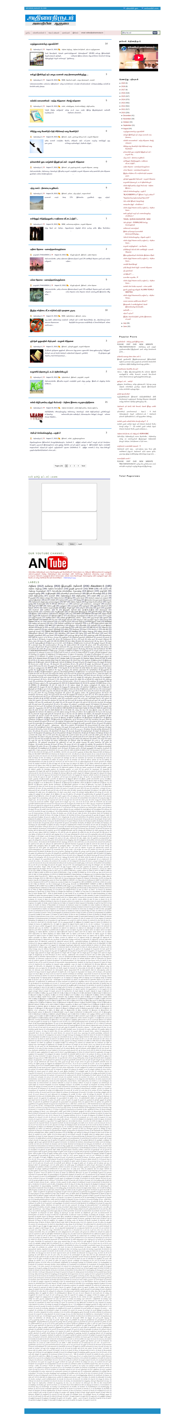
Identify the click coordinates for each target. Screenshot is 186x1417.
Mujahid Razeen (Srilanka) (39, 887)
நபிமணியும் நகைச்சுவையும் (71, 593)
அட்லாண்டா (75, 926)
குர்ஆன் (79, 673)
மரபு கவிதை (97, 647)
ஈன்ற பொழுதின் (35, 1021)
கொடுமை (50, 807)
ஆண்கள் (80, 983)
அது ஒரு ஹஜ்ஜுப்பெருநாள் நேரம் (47, 943)
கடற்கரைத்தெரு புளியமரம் (46, 798)
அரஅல (75, 958)
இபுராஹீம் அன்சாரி (71, 586)
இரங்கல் (74, 1006)
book (103, 754)
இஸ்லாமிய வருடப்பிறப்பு (95, 784)
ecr (83, 901)
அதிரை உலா (83, 763)
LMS (55, 641)
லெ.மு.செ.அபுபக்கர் (97, 702)
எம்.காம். (52, 721)
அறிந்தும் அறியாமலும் (90, 773)
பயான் (90, 735)
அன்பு (83, 947)
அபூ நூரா (54, 951)
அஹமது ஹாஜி (46, 977)
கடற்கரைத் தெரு (36, 645)
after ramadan (88, 895)
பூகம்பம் (52, 840)
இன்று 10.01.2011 (64, 1000)
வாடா (47, 746)
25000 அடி (83, 872)
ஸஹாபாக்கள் (86, 193)
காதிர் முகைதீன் (86, 723)
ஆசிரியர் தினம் (51, 618)
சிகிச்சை (73, 811)
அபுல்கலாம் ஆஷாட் (33, 951)
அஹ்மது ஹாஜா (99, 977)
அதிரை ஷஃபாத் (102, 631)
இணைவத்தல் (98, 993)
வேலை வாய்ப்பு (75, 748)
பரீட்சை (57, 639)
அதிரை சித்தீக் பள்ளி (63, 933)
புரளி (60, 700)
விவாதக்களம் (107, 635)
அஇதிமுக (79, 922)
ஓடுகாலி (30, 796)
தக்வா (70, 193)
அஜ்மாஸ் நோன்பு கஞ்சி (76, 924)
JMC (82, 882)
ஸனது (89, 865)
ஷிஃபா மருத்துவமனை (93, 49)
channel (81, 897)
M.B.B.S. (43, 884)
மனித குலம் (91, 639)
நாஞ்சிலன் (62, 733)
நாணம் (62, 826)
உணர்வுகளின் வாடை (151, 8)
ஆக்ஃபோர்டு (84, 979)
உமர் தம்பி (104, 596)
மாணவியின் (57, 849)
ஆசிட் (49, 777)
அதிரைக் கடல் (72, 937)
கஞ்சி (53, 796)
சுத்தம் (109, 727)
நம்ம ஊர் (95, 824)
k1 (38, 608)
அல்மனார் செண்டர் (66, 775)
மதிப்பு (41, 843)
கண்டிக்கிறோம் (84, 798)
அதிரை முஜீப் (51, 606)
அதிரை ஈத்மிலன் (98, 668)
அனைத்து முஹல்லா (50, 769)
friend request (80, 903)
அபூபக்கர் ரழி (82, 951)
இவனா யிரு (105, 782)
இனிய (98, 998)
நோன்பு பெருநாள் (46, 639)
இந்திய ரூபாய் (91, 996)
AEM (49, 668)
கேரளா (109, 805)
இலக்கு (46, 1014)
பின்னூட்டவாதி (43, 836)
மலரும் (102, 738)
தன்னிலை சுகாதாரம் (94, 817)
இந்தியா (34, 614)
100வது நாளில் (47, 870)
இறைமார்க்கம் (105, 1010)
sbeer (66, 914)
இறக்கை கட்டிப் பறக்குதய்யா (37, 1010)
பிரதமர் (53, 836)
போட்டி (45, 679)
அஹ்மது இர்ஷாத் (40, 643)
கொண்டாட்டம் (60, 807)
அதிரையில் (86, 939)
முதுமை (52, 666)
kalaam (80, 907)
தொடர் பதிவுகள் (54, 33)
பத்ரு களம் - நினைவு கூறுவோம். (44, 188)
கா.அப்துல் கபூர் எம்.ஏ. (69, 801)
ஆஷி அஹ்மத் (79, 991)
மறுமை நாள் (64, 847)
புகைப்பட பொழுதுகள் (48, 838)
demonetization (33, 901)
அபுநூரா (42, 687)
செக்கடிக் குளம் (83, 694)
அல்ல (30, 970)
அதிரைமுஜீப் (96, 937)
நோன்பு (91, 616)
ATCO (54, 874)
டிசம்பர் (74, 817)
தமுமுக (48, 696)
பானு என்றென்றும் (72, 834)
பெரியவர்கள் (101, 840)
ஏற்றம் (110, 643)
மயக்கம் (84, 845)
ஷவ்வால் (52, 865)
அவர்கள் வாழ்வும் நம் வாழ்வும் (98, 598)
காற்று (56, 803)
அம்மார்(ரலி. (31, 958)
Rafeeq (107, 752)
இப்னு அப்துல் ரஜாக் (68, 608)
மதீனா (54, 738)
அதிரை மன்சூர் (45, 598)
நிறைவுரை (44, 828)
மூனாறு (40, 855)
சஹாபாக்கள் (55, 694)
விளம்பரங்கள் (53, 863)
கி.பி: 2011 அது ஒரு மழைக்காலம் (93, 803)
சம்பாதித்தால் (98, 809)
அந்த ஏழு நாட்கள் (64, 943)
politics (54, 759)
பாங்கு (30, 700)
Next (83, 466)
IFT (47, 882)
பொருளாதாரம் (35, 679)
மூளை (107, 742)
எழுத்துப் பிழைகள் (99, 643)
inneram (30, 907)
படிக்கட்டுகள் (80, 598)
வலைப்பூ (56, 859)
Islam (66, 882)
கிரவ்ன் (109, 662)
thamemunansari (42, 918)
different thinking (46, 901)
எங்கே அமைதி (77, 790)
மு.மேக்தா (75, 851)
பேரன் (82, 639)
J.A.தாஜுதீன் (75, 882)
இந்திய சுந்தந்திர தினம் (77, 996)
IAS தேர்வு (46, 752)
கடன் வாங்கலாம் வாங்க (88, 796)
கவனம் (39, 801)
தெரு (62, 696)
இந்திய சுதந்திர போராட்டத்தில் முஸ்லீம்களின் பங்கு (52, 996)
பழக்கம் (106, 698)
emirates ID (105, 901)
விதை (83, 861)
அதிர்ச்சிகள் (94, 941)
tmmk (69, 710)
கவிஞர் (53, 673)
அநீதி (98, 767)
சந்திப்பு (106, 673)
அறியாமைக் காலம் (68, 966)
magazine (53, 908)
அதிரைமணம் (55, 767)
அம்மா (107, 650)
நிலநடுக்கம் (52, 828)
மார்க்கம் (93, 849)
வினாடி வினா (32, 641)
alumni (89, 754)
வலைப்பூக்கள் (49, 704)
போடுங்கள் (53, 842)
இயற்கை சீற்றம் (93, 780)
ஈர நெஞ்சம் (53, 1021)
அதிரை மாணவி (104, 935)
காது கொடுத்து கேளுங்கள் (53, 692)
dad (91, 899)
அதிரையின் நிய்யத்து (34, 939)
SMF (41, 606)
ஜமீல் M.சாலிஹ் (97, 612)
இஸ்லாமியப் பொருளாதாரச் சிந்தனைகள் (98, 600)
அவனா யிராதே (32, 777)
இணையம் (62, 779)
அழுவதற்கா (81, 972)
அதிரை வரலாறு (64, 712)
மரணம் (100, 616)
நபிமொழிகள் (97, 654)
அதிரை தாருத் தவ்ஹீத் (50, 608)
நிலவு (37, 698)
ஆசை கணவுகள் (63, 981)
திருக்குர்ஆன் (87, 731)
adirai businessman (99, 893)
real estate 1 (47, 914)
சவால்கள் (37, 811)
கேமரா (107, 692)
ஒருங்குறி (98, 794)
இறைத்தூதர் (89, 717)
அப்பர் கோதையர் (50, 954)
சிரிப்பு (48, 813)
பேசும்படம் (95, 629)
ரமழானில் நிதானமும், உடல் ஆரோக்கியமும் (49, 372)
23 (53, 708)
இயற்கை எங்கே (55, 1006)
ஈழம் (52, 786)
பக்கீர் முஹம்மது (99, 830)
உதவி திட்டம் (98, 786)
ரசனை (69, 744)
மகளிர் (79, 842)
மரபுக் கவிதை (105, 845)
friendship (90, 903)
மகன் (102, 700)
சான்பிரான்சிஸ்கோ (63, 811)
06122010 (52, 750)
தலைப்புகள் (66, 33)
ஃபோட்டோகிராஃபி (70, 761)
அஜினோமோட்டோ (48, 924)
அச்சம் (107, 710)
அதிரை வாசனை (60, 937)
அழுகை (73, 972)
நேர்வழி (100, 733)
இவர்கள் (30, 784)
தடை (48, 664)
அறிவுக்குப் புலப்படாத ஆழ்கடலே (37, 968)
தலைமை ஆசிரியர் (51, 819)
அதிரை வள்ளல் (47, 937)
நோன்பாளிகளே (33, 612)
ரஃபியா (60, 681)
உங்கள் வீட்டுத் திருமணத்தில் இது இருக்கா (40, 1023)
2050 (75, 872)
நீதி (56, 677)
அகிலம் (98, 922)
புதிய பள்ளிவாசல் (71, 838)
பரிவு (87, 832)
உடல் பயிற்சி (99, 1023)
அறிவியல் (51, 670)
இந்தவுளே (89, 995)
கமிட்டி (102, 721)
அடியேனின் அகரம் (63, 926)
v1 (66, 685)
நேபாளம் (100, 828)
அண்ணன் (106, 926)
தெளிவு (82, 822)
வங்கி (92, 857)
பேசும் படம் (64, 604)
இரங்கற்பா (66, 1006)
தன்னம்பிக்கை (104, 645)
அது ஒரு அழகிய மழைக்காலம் (85, 767)
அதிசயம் (81, 928)
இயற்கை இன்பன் (43, 1006)
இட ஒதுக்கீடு (88, 715)
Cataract (86, 878)
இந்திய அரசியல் (100, 995)
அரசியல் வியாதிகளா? (53, 960)
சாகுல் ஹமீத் (75, 727)
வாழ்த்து (54, 746)
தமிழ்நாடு (31, 819)
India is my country (57, 882)
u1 (36, 660)
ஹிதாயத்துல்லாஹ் (33, 868)
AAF (29, 874)
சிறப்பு (54, 813)
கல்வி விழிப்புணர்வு (80, 408)
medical (74, 908)
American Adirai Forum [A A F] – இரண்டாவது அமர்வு (44, 876)
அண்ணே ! (47, 928)
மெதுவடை (31, 744)
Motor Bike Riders (91, 752)
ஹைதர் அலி (45, 868)
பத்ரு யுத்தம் (77, 193)
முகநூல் (106, 740)
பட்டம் (47, 735)
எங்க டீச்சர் (67, 790)
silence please (91, 759)
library (36, 757)
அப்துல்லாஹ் (38, 954)
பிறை (45, 700)
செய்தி (82, 645)
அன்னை (96, 945)
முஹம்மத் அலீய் (91, 853)
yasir (44, 761)
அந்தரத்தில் (102, 943)
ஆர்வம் (53, 989)
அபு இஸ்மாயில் (90, 712)
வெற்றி (30, 683)
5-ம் (90, 872)
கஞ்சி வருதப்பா (62, 796)
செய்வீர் (42, 815)
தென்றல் (74, 822)
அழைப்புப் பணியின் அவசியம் (91, 775)
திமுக (64, 731)
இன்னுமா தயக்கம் (44, 1000)
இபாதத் (106, 687)
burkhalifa (48, 897)
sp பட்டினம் (55, 916)
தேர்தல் (30, 608)
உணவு (84, 316)
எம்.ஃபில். (106, 792)
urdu (82, 918)
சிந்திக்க (42, 625)
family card (47, 903)
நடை (83, 696)
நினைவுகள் (103, 610)
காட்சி (80, 801)
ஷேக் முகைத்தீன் (95, 706)
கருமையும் (53, 800)
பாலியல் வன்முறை (45, 736)
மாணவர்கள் (32, 649)
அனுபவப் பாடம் (44, 945)
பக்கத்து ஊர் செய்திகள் (85, 830)
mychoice (90, 757)
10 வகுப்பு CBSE (35, 870)
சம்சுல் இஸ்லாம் (87, 809)
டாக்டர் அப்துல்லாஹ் (63, 817)
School (100, 889)
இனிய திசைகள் (107, 998)
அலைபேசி (56, 775)
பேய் (110, 736)
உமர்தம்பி (72, 1027)
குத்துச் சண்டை (76, 805)
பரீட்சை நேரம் (96, 832)
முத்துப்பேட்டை (32, 742)
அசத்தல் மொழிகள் (40, 763)
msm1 (63, 910)
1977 (48, 708)
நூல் (76, 828)
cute (48, 756)
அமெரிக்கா (62, 633)
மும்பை (49, 853)
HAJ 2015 (105, 880)
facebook (92, 756)
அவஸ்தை (37, 975)
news (107, 757)
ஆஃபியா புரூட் (38, 979)
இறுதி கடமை (39, 782)
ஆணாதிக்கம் (97, 777)
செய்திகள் (106, 813)
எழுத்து (30, 794)
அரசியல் (62, 600)
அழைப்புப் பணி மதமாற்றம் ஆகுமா (88, 620)
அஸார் (52, 975)
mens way (83, 908)
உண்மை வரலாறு (78, 786)
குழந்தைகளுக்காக (79, 438)
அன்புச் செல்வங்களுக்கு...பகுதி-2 (45, 433)
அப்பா (52, 623)
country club (55, 899)
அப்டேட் (109, 951)
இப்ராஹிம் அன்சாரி (44, 662)
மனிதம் (77, 738)
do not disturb (72, 756)
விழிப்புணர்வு (90, 106)
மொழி (58, 656)
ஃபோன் (33, 922)
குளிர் (39, 725)
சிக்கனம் (93, 727)
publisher (109, 912)
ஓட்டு (82, 662)
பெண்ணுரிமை (107, 677)
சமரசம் (54, 809)
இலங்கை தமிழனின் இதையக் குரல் (60, 1014)
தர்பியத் (37, 731)
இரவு (38, 671)
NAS (100, 752)
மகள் (38, 738)
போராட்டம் (53, 679)
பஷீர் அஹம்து (55, 834)
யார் (63, 702)
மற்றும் (79, 679)
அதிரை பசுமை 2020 (44, 765)
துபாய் (99, 608)
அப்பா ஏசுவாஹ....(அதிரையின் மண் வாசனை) (71, 954)
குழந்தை (42, 654)
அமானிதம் (55, 771)
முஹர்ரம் (101, 853)
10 (106, 310)
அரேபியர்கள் (88, 964)
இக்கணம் (31, 993)
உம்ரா (105, 1027)
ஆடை (81, 777)
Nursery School (104, 887)
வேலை (42, 641)
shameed (108, 621)
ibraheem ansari (73, 905)
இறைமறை (94, 1010)
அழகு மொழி (40, 972)
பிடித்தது (109, 834)
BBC (92, 876)
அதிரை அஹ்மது (67, 49)
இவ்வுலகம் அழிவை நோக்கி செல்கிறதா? (49, 784)
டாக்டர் (72, 729)
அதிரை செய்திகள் (79, 49)
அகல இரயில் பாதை (95, 710)
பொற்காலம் (44, 842)
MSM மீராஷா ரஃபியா (105, 683)
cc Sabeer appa (72, 897)
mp (47, 910)
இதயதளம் (33, 995)
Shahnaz (54, 754)
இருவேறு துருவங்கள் (88, 1008)
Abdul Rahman (77, 874)
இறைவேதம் (37, 1014)
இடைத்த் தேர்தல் (87, 993)
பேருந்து (109, 840)
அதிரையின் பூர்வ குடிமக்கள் (51, 939)
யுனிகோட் (47, 610)
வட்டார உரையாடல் (82, 681)
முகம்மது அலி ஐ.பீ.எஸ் (79, 137)
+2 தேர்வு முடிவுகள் (40, 750)
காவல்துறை (70, 803)
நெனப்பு (93, 828)
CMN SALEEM (67, 708)
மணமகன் (92, 842)
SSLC (86, 889)
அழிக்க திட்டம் (64, 972)
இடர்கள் (57, 993)
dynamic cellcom (67, 901)
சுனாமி (33, 729)
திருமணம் (56, 664)
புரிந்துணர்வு (38, 840)
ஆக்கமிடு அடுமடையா (96, 979)
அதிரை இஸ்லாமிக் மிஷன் (64, 931)
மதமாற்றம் (46, 738)
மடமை (85, 842)
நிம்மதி (86, 733)
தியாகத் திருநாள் (74, 731)
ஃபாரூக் (71, 920)
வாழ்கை (65, 704)
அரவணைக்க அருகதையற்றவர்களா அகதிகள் (70, 962)
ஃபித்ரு (77, 710)
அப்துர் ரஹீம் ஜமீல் (45, 714)
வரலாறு (96, 167)
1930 (90, 870)
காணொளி (50, 621)
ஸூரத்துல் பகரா (98, 865)
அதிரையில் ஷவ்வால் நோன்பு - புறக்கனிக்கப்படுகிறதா (72, 941)
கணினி (30, 673)
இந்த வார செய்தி (58, 995)
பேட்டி (75, 639)
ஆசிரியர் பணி (58, 777)
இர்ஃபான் (99, 1008)
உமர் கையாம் (52, 1027)
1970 (96, 870)
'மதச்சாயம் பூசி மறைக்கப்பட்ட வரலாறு (93, 868)
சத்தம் (32, 809)
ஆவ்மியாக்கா (68, 991)
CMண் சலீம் (57, 878)
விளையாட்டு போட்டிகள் (35, 706)
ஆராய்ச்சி (106, 777)
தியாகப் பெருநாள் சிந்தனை (70, 821)
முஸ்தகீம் (56, 853)
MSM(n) (33, 685)
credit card (65, 899)
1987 (30, 872)
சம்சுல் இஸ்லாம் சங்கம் (43, 727)
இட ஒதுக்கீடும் (101, 715)
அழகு (59, 670)
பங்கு (108, 830)
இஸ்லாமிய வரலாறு (104, 1017)
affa (75, 754)
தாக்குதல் (99, 819)
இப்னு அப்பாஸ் (97, 1002)
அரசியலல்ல (100, 958)
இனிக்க (40, 717)
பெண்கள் (36, 610)
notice (93, 910)
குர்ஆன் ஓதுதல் (73, 346)
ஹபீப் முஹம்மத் (84, 866)
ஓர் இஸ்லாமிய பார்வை (42, 796)
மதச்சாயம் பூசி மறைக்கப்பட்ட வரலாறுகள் (86, 604)
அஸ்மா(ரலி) (60, 975)
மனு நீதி (105, 629)
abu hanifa (68, 893)
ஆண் (73, 983)
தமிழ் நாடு (106, 817)
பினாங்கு (57, 736)
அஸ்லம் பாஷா (95, 975)
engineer (31, 903)
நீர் (42, 698)
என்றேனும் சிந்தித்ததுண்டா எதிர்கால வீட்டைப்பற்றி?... (54, 219)
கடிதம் (73, 691)
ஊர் (44, 790)
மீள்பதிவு (49, 851)
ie (50, 604)
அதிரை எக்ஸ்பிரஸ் (94, 763)
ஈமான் (46, 786)
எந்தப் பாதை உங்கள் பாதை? (68, 792)
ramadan (74, 759)
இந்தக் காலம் (70, 995)
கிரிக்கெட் (109, 803)
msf (58, 910)
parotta (37, 912)
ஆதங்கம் (87, 660)
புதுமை (30, 840)
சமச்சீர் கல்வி (45, 809)
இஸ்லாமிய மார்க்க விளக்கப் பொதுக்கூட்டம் (83, 1017)
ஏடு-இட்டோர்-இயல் (88, 610)
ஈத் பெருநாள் (35, 691)
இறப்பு (51, 1010)
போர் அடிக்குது (63, 842)
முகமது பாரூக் (85, 851)
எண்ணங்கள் (87, 790)
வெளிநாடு (49, 706)
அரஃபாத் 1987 (65, 958)
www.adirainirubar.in (34, 761)
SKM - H (57, 668)
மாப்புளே (79, 849)
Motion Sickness (106, 886)
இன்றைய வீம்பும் (51, 1002)
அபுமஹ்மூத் (87, 949)
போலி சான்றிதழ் (80, 106)
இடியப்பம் (68, 993)
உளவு (88, 788)
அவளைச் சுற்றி (105, 973)
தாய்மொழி (34, 821)
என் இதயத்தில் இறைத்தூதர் (77, 612)
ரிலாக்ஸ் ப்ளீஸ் (74, 857)
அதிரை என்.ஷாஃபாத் (39, 623)
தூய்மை (67, 822)
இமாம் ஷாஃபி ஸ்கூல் (46, 689)
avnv (36, 710)
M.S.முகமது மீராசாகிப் (69, 884)
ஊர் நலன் (51, 790)
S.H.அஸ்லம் (58, 889)
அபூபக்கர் (73, 951)
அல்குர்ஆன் (32, 652)
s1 (97, 627)
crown (53, 600)
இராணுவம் (40, 1008)
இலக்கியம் (58, 689)
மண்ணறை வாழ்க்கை (73, 224)
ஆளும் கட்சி (105, 989)
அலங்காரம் (34, 775)
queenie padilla (35, 914)
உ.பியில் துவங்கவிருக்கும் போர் (79, 1021)
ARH (110, 649)
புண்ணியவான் (76, 736)
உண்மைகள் (89, 786)
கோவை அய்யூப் (43, 694)
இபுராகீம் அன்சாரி (74, 1002)
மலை (39, 702)
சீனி (71, 813)
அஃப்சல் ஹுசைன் (99, 761)
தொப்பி (30, 733)
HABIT (98, 880)
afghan (79, 895)
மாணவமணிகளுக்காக (34, 849)
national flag (85, 910)
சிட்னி (64, 694)
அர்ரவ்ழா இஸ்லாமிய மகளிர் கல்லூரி (71, 773)
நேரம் (48, 698)
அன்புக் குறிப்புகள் (93, 947)
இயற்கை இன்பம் (57, 616)
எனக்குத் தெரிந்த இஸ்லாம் (86, 792)
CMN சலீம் (49, 878)
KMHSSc (89, 882)
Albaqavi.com (88, 874)
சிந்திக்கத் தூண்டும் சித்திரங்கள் (82, 637)
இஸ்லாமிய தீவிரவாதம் (62, 1017)
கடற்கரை (100, 796)
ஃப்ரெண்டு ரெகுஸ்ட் (52, 922)
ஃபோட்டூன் (100, 920)
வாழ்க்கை (93, 681)
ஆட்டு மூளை (65, 983)
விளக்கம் (66, 656)
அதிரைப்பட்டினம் (44, 767)
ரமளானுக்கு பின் (41, 857)
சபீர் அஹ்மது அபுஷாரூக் (36, 675)
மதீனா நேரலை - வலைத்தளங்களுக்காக (48, 249)
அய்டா (56, 958)
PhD (34, 889)
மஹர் (32, 740)
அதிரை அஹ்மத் (76, 602)
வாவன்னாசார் (64, 746)
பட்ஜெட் (40, 735)
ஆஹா (100, 991)
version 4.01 (90, 918)
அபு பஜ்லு (68, 949)
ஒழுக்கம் (106, 794)
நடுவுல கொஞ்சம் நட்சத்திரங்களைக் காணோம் (69, 824)
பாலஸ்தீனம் (47, 612)
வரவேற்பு (90, 744)
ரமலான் (92, 80)
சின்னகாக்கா (62, 654)
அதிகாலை (73, 928)
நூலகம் (106, 664)
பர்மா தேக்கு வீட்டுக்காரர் (35, 834)
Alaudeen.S (97, 586)
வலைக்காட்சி (100, 744)
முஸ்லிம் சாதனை (81, 742)
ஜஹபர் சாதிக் (105, 815)
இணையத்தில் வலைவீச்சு (49, 779)
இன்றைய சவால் (96, 687)
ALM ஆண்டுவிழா (44, 874)
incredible (85, 905)
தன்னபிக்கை (82, 817)
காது (61, 645)
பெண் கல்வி (88, 736)
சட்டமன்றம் (98, 673)
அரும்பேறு (48, 964)
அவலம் (96, 973)
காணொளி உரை (100, 801)
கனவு (46, 673)
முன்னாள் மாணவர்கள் (48, 742)
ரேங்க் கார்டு (84, 857)
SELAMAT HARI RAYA (41, 754)
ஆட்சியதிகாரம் (35, 983)
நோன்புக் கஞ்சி (71, 80)
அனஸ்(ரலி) (34, 945)
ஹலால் (94, 866)
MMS (51, 886)
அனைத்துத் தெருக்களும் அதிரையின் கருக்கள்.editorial (75, 945)
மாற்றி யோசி (98, 679)
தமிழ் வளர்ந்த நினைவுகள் (101, 729)
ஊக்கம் (44, 721)
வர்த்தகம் (37, 859)
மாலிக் (41, 649)
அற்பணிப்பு (53, 968)
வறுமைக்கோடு (47, 859)
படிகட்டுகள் (50, 635)
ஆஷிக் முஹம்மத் (33, 779)
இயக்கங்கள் (31, 1006)
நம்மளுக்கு (104, 824)
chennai (89, 897)
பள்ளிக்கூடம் (32, 656)
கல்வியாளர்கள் (82, 652)
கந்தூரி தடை (32, 800)
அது (102, 941)
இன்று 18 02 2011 (78, 1000)
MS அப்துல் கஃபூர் (69, 886)
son (48, 916)
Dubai (52, 658)
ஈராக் (60, 1021)
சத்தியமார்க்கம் (72, 645)
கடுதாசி (94, 721)
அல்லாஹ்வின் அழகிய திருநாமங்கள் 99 (67, 970)
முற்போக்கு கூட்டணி (65, 742)
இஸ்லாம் (75, 33)
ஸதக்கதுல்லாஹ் (54, 683)
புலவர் (46, 840)
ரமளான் (52, 596)
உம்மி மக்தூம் (97, 1027)
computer (31, 899)
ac (75, 893)
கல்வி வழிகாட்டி (107, 691)
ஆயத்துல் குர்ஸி (61, 987)
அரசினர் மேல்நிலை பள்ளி (87, 958)
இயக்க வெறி (105, 1004)
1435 (65, 870)
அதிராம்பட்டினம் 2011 (102, 928)
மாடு (39, 740)
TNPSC (77, 891)
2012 (85, 656)
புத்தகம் (30, 666)
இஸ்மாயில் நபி (58, 719)
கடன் (88, 623)
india (29, 757)
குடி (95, 723)
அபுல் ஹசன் (105, 949)
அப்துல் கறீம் (65, 952)
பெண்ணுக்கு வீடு (71, 840)
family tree (56, 903)
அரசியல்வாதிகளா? (68, 960)
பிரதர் (59, 836)
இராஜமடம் (31, 1008)
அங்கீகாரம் (106, 922)
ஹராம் (30, 750)
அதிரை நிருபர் (65, 660)
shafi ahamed (55, 710)
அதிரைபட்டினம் (32, 767)
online (100, 910)
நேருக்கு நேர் (32, 830)
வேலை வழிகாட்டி (93, 408)
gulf (97, 903)
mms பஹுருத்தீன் (106, 908)
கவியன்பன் (104, 606)
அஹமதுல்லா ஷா (58, 977)
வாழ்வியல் (96, 704)
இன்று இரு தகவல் (91, 1000)
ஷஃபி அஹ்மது (80, 621)
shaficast (83, 914)
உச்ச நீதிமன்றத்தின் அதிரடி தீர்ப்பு (70, 1023)
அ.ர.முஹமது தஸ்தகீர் (66, 922)
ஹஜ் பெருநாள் (37, 618)
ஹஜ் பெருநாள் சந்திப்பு (69, 866)
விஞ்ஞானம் (75, 861)
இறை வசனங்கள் (83, 1010)
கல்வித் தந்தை (62, 723)
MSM (63, 80)
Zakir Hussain (33, 620)
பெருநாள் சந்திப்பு (100, 736)
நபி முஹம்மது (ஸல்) (74, 167)
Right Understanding (45, 889)
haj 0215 (104, 903)
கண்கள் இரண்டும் (34, 600)
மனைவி (71, 679)
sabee (55, 914)
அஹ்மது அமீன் (77, 977)
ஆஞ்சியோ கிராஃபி (84, 981)
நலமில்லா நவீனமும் (42, 826)
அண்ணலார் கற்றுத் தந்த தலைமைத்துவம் (46, 602)
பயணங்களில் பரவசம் (71, 698)
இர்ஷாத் (79, 717)
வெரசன (91, 863)
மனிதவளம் (85, 738)
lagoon (99, 907)
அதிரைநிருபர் (65, 596)
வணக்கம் (90, 666)
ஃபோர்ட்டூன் (40, 922)
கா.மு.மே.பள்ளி (36, 692)
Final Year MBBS (61, 880)
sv (64, 710)
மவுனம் (109, 738)
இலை (42, 1016)
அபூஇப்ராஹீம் (59, 612)
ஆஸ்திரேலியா (93, 670)
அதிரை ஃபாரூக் (65, 930)
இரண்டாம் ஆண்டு (85, 1006)
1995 (71, 750)
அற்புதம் (109, 773)
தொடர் (85, 629)
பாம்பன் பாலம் (84, 834)
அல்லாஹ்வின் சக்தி (88, 970)
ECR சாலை (106, 750)
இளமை (71, 643)
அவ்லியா (45, 975)
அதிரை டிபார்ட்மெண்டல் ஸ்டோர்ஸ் (82, 933)
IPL (52, 752)
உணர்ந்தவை (68, 786)
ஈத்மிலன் (109, 1019)
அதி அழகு (66, 763)
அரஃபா (64, 714)
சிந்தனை (31, 625)
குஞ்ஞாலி (46, 805)
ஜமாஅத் (96, 815)
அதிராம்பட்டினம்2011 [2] (51, 930)
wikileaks (40, 920)
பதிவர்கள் (74, 832)
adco (88, 893)
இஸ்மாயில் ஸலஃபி (104, 1016)
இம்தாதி (96, 1004)
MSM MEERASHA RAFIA (39, 650)
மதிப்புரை (48, 843)
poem (79, 641)
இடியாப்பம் (77, 993)
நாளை (71, 600)
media (68, 908)
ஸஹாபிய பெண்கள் (103, 748)
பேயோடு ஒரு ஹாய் (92, 700)
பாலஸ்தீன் (87, 647)
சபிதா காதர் (105, 725)
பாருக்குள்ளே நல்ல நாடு (97, 834)
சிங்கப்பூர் (102, 727)
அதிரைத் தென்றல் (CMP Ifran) (83, 765)
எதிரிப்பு (104, 790)
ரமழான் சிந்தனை (93, 137)
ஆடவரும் (94, 981)
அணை (99, 926)
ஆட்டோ (88, 777)
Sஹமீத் (64, 668)
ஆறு (76, 989)
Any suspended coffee (70, 876)
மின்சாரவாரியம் (32, 851)
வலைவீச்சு (65, 859)
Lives (71, 752)
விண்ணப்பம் (91, 746)
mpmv (52, 910)
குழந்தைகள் (88, 673)
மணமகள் (100, 842)
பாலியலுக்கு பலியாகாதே (92, 677)
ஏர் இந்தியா (56, 794)
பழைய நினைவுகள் (83, 80)
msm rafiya (71, 641)
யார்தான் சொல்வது (91, 855)
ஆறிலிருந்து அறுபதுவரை (65, 989)
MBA (100, 884)
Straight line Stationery (65, 891)
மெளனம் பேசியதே (44, 744)
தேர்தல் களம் (90, 822)
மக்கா (45, 666)
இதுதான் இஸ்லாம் (73, 779)
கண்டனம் (39, 673)
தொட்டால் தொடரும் (105, 675)
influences (106, 905)
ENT (29, 752)
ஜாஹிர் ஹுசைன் (76, 589)
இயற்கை (31, 671)
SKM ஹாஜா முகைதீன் (57, 650)
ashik (110, 658)
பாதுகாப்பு (38, 700)
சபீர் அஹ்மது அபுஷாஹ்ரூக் (76, 616)
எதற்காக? (96, 790)
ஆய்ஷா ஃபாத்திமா (91, 987)
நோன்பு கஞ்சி (57, 698)
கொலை (68, 807)
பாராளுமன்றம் (32, 736)
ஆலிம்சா (83, 989)
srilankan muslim (73, 916)
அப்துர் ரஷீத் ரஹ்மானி (53, 952)
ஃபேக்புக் (85, 920)
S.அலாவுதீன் (41, 604)
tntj (100, 759)
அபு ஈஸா (55, 620)
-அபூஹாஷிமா (39, 708)
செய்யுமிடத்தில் (32, 815)
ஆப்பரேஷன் (82, 985)
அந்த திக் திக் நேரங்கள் (79, 943)
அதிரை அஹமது (87, 631)
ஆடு (101, 981)
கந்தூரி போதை (92, 662)
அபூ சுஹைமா (45, 951)
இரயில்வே (96, 1006)
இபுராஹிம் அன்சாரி (70, 610)
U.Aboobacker (95, 891)
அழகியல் (31, 972)
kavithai (75, 631)
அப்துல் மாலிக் (98, 650)
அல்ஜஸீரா (99, 968)
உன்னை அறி (108, 1025)
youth (51, 761)
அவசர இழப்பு (39, 973)
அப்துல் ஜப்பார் (86, 952)
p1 (56, 604)
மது (108, 700)
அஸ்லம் (87, 975)
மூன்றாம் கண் (51, 681)
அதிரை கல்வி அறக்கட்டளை (96, 931)
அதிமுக (74, 763)
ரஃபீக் (84, 627)
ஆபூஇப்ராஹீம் (73, 985)
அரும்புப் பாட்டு (42, 637)
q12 (67, 759)
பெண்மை (80, 700)
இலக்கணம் (99, 717)
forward (71, 903)
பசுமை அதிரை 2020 (41, 832)
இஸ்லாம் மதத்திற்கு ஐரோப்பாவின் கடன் (77, 1019)
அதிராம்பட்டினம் (52, 712)
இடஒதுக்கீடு (105, 670)
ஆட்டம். (57, 983)
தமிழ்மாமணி (39, 696)
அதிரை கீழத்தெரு (48, 933)
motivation (81, 757)
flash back (101, 756)
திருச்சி (55, 696)
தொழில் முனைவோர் (35, 635)
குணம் (101, 723)
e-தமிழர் (76, 901)
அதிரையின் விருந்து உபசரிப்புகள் (71, 939)
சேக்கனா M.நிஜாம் (59, 614)
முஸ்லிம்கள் (65, 853)
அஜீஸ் (57, 924)
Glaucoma (81, 880)
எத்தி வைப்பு (41, 792)
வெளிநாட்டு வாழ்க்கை (62, 706)
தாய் (94, 675)
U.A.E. (70, 754)
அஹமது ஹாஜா (35, 977)
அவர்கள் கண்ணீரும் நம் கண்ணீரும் (70, 623)
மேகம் (55, 744)
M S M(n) (34, 884)
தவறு (86, 819)
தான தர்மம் (108, 819)
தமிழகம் (82, 608)
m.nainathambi (35, 908)
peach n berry (46, 912)
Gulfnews (90, 880)
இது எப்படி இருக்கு (44, 995)
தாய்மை (45, 731)
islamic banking (71, 907)
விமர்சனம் (108, 666)
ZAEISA (62, 641)
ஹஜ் (95, 606)
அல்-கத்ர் (90, 968)
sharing (97, 914)
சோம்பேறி (71, 815)
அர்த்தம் (56, 773)
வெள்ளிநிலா (108, 863)
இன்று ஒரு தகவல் (52, 717)
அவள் (30, 975)
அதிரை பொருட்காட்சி (68, 935)
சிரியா (72, 654)
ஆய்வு (81, 633)
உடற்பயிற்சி (59, 786)
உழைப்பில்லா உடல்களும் (98, 788)
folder (64, 903)
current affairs (82, 899)
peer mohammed (43, 759)
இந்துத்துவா (43, 998)
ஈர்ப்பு (66, 1021)
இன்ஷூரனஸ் (62, 1002)
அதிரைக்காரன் (89, 641)
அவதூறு (64, 687)
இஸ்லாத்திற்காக (33, 1017)
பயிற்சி (82, 832)
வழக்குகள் (86, 606)
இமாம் (57, 1004)
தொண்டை (80, 654)
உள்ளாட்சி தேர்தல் (33, 721)
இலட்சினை (76, 1014)
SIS (80, 889)
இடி (63, 993)
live (42, 757)
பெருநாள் (68, 621)
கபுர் (40, 800)
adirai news (58, 895)
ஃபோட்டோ (109, 920)
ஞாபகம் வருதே (50, 817)
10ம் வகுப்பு (57, 870)
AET (88, 750)
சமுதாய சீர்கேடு (63, 809)
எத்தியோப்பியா (52, 792)
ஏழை (64, 794)
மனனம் (102, 843)
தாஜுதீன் (80, 377)
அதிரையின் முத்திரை (68, 767)
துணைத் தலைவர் (49, 822)
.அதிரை (109, 868)
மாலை (100, 849)
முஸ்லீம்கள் (61, 666)
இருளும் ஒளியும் (75, 1008)
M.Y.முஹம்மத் (79, 752)
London (109, 882)
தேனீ (33, 606)
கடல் (87, 721)
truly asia (62, 918)
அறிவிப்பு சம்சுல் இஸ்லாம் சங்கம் (86, 966)
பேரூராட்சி (41, 627)
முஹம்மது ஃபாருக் (34, 631)
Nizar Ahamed (93, 887)
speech (63, 916)
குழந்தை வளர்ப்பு (80, 692)
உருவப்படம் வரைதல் (68, 788)
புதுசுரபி (105, 618)
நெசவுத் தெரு (84, 828)
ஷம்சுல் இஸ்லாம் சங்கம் (79, 706)
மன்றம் (77, 845)
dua (81, 756)
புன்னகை (53, 700)
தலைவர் (70, 819)
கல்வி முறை (84, 800)
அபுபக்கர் (34, 714)
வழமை (73, 859)
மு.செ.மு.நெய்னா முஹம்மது (62, 851)
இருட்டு (58, 1008)
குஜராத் (38, 805)
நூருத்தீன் (108, 608)
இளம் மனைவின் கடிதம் (82, 1016)
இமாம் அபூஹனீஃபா (66, 1004)
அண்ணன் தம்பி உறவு (34, 928)
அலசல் (72, 633)
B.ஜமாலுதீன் (84, 876)
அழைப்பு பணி (91, 972)
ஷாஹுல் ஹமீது (34, 593)
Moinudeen (87, 886)
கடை (68, 798)
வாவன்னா (108, 604)
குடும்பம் (68, 692)
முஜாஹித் (101, 851)
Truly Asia (86, 891)
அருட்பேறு (88, 962)
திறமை (30, 822)
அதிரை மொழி (56, 765)
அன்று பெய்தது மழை (34, 949)
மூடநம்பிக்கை (39, 681)
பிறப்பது (78, 836)
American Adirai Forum (102, 874)
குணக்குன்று (65, 805)
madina (44, 908)
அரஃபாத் (72, 714)
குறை (95, 805)
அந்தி (110, 943)
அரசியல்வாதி (32, 773)
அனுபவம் (105, 627)
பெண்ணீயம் (60, 840)
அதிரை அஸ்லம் (100, 930)
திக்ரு (40, 821)
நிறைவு (30, 698)
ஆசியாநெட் (31, 981)
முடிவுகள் (109, 851)
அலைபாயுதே (81, 968)
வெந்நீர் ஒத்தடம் (81, 863)
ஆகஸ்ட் (76, 979)
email (98, 901)
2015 (55, 872)
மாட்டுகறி (47, 740)
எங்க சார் (58, 790)
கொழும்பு (76, 807)
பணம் (53, 735)
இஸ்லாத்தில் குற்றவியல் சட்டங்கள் (75, 784)
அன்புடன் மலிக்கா (77, 712)
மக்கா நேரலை (92, 285)
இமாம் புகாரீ (78, 1004)
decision (55, 756)
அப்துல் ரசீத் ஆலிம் (43, 771)
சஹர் (44, 811)
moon (77, 668)
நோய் (107, 733)
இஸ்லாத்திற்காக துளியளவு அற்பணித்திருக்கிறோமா (59, 671)
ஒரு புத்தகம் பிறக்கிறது (52, 629)
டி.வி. (92, 694)
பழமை (62, 677)
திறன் (97, 731)
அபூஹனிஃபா (101, 951)
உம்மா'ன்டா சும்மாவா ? (84, 1027)
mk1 (73, 757)
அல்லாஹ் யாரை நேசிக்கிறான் (43, 970)
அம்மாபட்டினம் (64, 771)
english (39, 903)
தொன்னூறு (31, 824)
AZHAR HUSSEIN (64, 874)
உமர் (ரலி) (43, 1027)
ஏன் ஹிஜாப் (46, 794)
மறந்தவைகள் (53, 847)
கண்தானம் (94, 798)
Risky (30, 754)
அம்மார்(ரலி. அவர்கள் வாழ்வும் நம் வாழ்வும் (83, 771)
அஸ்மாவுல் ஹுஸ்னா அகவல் (74, 975)
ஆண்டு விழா (105, 983)
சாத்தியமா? (51, 811)
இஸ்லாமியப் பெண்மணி (83, 643)
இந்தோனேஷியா (54, 998)
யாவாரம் (102, 855)
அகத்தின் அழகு (89, 922)
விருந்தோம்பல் (44, 748)
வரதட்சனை (38, 704)
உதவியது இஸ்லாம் (75, 1025)
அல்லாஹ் (41, 652)
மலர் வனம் (74, 847)
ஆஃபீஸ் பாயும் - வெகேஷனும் (53, 979)
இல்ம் (47, 1016)
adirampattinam (70, 895)
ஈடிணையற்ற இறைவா (98, 1019)
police (84, 912)
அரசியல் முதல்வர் (39, 960)
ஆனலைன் (63, 985)
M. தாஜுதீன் (92, 683)
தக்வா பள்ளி (92, 645)
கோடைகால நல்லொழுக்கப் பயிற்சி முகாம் (93, 807)
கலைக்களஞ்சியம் (51, 645)
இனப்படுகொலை (73, 998)
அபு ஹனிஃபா (77, 949)
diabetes (63, 756)
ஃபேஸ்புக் (92, 920)
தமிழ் (91, 608)
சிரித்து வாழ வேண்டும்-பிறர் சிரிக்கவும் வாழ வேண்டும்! (54, 131)
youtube (52, 920)
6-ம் (108, 872)
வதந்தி (82, 744)
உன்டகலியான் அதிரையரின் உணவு (92, 1025)
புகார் (110, 836)
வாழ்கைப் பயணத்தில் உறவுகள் (80, 704)
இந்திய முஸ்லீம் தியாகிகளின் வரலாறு (93, 779)
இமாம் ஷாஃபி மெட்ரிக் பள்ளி (57, 643)
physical (66, 912)
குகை (32, 805)
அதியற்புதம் (90, 928)
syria (59, 685)
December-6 (96, 750)
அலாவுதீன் (98, 714)
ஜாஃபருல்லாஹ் (32, 817)
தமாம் (30, 696)
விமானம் (37, 863)
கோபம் (110, 807)
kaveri (87, 907)
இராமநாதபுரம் (50, 1008)
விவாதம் (91, 649)
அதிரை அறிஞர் (75, 685)
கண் (66, 652)
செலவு (52, 729)
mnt (32, 910)
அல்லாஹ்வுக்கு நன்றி (103, 970)
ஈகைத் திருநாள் (106, 689)
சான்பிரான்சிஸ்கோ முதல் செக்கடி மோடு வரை (61, 675)
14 (106, 43)
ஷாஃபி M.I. (68, 865)
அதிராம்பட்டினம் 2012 (34, 930)
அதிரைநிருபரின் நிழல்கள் (102, 765)
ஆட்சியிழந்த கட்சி (47, 983)
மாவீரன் (107, 849)
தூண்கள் (59, 822)
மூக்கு (83, 666)
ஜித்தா (41, 817)
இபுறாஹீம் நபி (32, 689)
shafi (82, 759)
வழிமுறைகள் (81, 859)
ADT (65, 602)
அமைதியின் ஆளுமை (95, 956)
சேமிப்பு (81, 675)
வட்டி (75, 744)
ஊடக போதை (54, 637)
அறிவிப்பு (89, 714)
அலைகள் (72, 968)
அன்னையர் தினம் (64, 947)
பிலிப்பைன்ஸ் (102, 836)
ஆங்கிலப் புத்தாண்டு (79, 670)
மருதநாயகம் (32, 847)
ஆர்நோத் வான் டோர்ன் (42, 989)
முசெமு (94, 851)
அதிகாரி (64, 928)
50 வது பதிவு (98, 872)
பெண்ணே (92, 840)
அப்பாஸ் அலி (91, 954)
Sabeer (31, 621)
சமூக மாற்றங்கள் (75, 809)
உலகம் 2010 (105, 719)
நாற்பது (77, 826)
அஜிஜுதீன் (31, 712)
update (75, 918)
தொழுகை (31, 647)
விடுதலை (74, 746)
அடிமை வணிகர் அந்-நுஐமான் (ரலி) (45, 926)
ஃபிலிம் (78, 920)
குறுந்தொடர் (65, 637)
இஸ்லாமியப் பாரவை (57, 1019)
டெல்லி (99, 694)
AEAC (30, 658)
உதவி (69, 137)
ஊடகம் (40, 621)
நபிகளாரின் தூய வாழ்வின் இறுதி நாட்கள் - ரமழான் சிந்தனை (57, 162)
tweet (69, 918)
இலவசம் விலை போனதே (72, 689)
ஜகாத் (107, 637)
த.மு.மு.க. (80, 729)
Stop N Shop (51, 891)
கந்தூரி (34, 616)
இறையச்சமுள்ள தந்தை (35, 1012)
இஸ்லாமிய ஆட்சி (70, 719)
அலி (40, 775)
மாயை (86, 849)
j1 (106, 593)
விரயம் (44, 863)
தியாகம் (83, 821)
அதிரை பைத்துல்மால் (90, 685)
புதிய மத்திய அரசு (84, 838)
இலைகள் (97, 782)
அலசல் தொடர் (77, 660)
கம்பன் (73, 652)
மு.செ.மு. (97, 740)
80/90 (77, 750)
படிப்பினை (31, 735)
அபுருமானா (96, 949)
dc (108, 899)
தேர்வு (99, 822)
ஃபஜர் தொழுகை (62, 920)
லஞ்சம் (77, 702)
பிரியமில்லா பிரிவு (68, 836)
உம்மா (39, 788)
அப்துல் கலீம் (76, 952)
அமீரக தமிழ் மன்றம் (103, 954)
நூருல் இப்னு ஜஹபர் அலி (66, 828)
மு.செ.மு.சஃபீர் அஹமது (63, 627)
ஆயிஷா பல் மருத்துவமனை (75, 987)
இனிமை (91, 998)
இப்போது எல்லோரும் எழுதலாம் (59, 780)
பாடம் (63, 834)
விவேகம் (61, 863)
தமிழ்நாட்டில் (40, 819)
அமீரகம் (51, 633)
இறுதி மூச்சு (59, 1010)
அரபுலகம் (51, 962)
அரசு (40, 773)
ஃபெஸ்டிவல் (58, 761)
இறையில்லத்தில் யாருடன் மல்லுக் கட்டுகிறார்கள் (68, 1012)
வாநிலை (46, 861)
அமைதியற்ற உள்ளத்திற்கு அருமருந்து (66, 591)
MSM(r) (79, 886)
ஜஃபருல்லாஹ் (87, 815)
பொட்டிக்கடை (34, 842)
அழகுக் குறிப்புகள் (52, 972)
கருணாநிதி (38, 723)
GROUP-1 (72, 880)
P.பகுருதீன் (32, 598)
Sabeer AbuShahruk (52, 631)
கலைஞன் (67, 800)
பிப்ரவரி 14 (65, 736)
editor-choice (90, 901)
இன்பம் (54, 1000)
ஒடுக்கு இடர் (70, 721)
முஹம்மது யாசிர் (92, 635)
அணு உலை (57, 763)
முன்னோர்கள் (41, 853)
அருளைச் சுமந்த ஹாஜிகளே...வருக (64, 964)
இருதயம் (65, 1008)
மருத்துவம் (63, 606)
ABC (35, 874)
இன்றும (43, 1002)
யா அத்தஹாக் (79, 855)
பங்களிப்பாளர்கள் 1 (39, 33)
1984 (107, 870)
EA (84, 683)
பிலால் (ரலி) (93, 836)
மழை (70, 614)
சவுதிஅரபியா (57, 727)
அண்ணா (41, 712)
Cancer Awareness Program (72, 878)
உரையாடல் (82, 719)
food (108, 756)
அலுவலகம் (47, 775)
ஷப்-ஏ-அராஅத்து (43, 865)
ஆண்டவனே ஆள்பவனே (92, 983)
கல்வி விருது (95, 800)
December (95, 878)
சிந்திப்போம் (51, 654)
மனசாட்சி (94, 843)
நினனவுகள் (84, 826)
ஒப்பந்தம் (78, 794)
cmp (43, 756)
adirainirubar (44, 685)
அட (87, 924)
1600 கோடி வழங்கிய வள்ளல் (77, 870)
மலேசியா (106, 647)
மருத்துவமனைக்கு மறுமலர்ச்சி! (44, 44)
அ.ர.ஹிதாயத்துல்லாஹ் (84, 761)
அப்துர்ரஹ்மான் (86, 650)
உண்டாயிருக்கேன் (39, 1025)
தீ (35, 822)
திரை (107, 821)
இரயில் (71, 717)
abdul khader (58, 893)
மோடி (62, 744)
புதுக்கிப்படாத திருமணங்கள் (101, 838)
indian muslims (95, 905)
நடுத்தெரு (48, 733)
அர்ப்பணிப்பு (39, 966)
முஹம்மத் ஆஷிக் (72, 666)
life (105, 907)
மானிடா (71, 849)
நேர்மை (93, 733)
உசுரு (57, 1023)
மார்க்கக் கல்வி (75, 740)
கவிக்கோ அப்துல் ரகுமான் (51, 801)
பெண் (72, 700)
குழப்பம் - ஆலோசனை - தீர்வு (54, 725)
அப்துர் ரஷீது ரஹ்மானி (37, 952)
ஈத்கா (40, 786)
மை (65, 855)
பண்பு (67, 832)
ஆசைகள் (74, 777)
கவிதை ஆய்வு (63, 673)
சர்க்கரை (106, 809)
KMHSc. (58, 752)
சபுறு (38, 809)
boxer (40, 897)
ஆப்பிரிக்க (91, 985)
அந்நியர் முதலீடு (36, 769)
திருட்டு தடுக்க (92, 821)
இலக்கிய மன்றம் (79, 782)
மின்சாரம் (42, 656)
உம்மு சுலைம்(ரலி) (49, 788)
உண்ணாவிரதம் (51, 1025)
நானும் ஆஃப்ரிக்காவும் (94, 664)
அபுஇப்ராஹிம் (32, 687)
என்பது (99, 792)
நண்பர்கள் (41, 647)
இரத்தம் (69, 662)
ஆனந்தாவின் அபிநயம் (51, 985)
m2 (32, 660)
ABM (83, 750)
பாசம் (68, 677)
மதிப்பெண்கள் (58, 843)
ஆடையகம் (108, 981)
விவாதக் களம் (56, 748)
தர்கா (30, 731)
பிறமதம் (85, 836)
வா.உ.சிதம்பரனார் (104, 859)
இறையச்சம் (48, 1012)
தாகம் (92, 819)
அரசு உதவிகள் (81, 960)
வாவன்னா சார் (65, 861)
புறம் (66, 700)
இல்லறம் (54, 1016)
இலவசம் (41, 719)
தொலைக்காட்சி (36, 677)
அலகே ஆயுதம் (63, 968)
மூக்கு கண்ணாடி (95, 742)
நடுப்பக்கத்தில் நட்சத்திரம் (45, 824)
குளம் (33, 725)
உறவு (108, 671)
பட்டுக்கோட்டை (53, 832)
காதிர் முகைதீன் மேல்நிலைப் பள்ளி (101, 652)
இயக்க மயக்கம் (74, 780)
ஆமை (43, 987)
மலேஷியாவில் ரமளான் (102, 847)
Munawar (52, 887)
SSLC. (93, 889)
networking (99, 757)
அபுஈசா (100, 712)
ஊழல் (77, 662)
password (31, 759)
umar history (86, 668)
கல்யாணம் (75, 800)
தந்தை (88, 729)
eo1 (53, 685)
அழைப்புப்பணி (105, 775)
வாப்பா (58, 704)
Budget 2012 (39, 878)
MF (38, 886)
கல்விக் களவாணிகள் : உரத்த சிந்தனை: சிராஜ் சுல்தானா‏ (55, 101)
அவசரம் (106, 714)
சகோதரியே (83, 625)
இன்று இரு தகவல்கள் (105, 1000)
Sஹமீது (109, 612)
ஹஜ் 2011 (56, 866)
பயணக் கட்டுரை (74, 735)
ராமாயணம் (52, 857)
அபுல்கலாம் (44, 616)
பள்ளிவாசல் (62, 647)
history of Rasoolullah (49, 905)
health (37, 905)
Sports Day (41, 891)
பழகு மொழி (95, 618)
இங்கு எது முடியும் (47, 993)
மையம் (70, 855)
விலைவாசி (106, 704)
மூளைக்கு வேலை (50, 855)
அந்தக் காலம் (92, 943)
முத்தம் (32, 853)
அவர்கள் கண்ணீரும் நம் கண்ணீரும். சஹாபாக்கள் (76, 973)
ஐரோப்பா (71, 794)
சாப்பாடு (84, 727)
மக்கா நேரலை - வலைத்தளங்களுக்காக (47, 280)
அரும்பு (103, 962)
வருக (30, 859)
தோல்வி (69, 696)
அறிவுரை (56, 687)
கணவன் (74, 798)
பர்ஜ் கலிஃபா (105, 832)
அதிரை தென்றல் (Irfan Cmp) (49, 660)
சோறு (78, 815)
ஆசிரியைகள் (51, 981)
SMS (33, 637)
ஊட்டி (39, 790)
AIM (58, 708)
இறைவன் (58, 782)
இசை (79, 715)
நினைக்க (78, 733)
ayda (97, 895)
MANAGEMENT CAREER (88, 884)
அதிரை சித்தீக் (107, 614)
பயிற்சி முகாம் (99, 735)
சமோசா (30, 727)
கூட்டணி (102, 805)
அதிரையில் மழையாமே (47, 941)
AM (91, 627)
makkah (61, 908)
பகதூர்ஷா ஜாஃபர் (53, 830)
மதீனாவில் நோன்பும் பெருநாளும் (74, 843)
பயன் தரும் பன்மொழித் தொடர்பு (91, 698)
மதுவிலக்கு (62, 738)
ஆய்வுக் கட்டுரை (44, 715)
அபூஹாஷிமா (32, 771)
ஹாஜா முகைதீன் (104, 866)
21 (106, 402)
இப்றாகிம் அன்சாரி (33, 1004)
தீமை (40, 822)
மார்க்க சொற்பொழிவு (60, 740)
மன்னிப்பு (95, 738)
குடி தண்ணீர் (55, 805)
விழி (108, 681)
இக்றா (38, 993)
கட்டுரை (88, 691)
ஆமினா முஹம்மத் (34, 629)
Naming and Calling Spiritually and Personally (72, 887)
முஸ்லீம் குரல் (81, 853)
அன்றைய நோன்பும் (49, 949)
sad (61, 914)
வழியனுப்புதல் (92, 859)
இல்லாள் (70, 1016)
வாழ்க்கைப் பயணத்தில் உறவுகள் (68, 649)
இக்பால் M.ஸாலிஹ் (93, 593)
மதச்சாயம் (34, 843)
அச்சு (50, 763)
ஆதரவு (40, 985)
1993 (36, 872)
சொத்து (56, 815)
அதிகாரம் (56, 928)
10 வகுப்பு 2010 (62, 750)
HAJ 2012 (37, 752)
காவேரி (78, 803)
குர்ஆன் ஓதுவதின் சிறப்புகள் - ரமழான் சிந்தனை (52, 341)
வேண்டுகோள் (101, 649)
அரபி (49, 687)
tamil (108, 916)
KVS (96, 882)
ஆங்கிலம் (86, 687)
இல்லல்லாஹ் (62, 1016)
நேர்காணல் (42, 830)
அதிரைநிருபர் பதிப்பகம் (36, 633)
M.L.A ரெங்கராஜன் (54, 884)
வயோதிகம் (100, 857)
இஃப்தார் (106, 991)
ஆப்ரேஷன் (106, 985)
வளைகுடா (99, 666)
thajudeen (31, 918)
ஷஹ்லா (60, 865)
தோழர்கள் (39, 733)
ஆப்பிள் (99, 985)
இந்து (35, 998)
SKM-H (69, 650)
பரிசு (107, 735)
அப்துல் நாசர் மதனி (99, 952)
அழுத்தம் (77, 775)
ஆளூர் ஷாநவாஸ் (56, 991)
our (105, 910)
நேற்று (79, 600)
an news (96, 754)
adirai (78, 614)
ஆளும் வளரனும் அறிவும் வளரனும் (38, 991)
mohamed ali (39, 910)
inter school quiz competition (45, 907)
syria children (100, 916)
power (91, 912)
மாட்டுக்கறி (87, 679)
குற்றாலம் (109, 723)
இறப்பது (30, 782)
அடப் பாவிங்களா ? (96, 924)
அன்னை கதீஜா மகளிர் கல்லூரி (48, 947)
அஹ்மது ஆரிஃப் (75, 687)
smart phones (40, 916)
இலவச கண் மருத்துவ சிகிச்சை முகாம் (93, 1014)
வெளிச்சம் (99, 863)
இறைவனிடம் (49, 782)
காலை (62, 803)
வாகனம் (30, 861)
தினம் (58, 821)
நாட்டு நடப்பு (54, 826)
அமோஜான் (106, 956)
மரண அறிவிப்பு (93, 845)
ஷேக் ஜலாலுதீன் (88, 748)
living (110, 907)
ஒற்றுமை (72, 625)
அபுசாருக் (108, 712)
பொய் (32, 738)
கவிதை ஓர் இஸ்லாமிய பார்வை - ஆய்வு (73, 618)
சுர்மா (85, 813)
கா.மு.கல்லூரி (73, 723)
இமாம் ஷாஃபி (88, 1004)
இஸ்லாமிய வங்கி (87, 689)
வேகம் (66, 748)
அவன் (58, 973)
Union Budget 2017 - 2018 (42, 893)
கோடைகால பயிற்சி (37, 664)
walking (106, 759)
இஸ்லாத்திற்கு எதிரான (47, 1017)
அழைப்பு (66, 670)
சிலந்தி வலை (63, 813)
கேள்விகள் (80, 725)
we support (99, 918)
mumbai (70, 910)
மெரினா (59, 855)
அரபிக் (104, 960)
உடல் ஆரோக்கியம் (88, 1023)
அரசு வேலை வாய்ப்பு (94, 960)
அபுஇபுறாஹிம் (50, 593)
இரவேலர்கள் (105, 1006)
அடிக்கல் (106, 924)
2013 (63, 683)
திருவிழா (101, 821)
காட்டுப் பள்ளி (89, 801)
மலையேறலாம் (48, 702)
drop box (56, 901)
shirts (32, 916)
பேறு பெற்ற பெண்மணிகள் (94, 602)
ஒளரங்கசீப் (80, 721)
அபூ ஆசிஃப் (100, 641)
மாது (65, 849)
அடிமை (30, 926)
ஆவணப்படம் (57, 715)
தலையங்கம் (62, 819)
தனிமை (106, 694)
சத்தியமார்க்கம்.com (101, 623)
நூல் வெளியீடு (51, 647)
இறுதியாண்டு (71, 1010)
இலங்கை (89, 782)
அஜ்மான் (64, 924)
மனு (108, 843)
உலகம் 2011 (80, 788)
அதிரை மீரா (105, 685)
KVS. (65, 752)
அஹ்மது (68, 977)
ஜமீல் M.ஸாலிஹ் (62, 729)
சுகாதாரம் (99, 637)
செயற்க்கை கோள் (95, 813)
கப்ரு (45, 800)
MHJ (50, 625)
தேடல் (36, 639)
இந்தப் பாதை (80, 995)
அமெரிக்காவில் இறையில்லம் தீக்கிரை (75, 956)
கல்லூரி (102, 662)
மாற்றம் (57, 702)
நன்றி (88, 654)
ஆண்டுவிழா (32, 985)
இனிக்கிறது (83, 998)
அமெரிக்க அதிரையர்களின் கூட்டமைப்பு (51, 956)
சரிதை (66, 629)
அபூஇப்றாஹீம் (64, 951)
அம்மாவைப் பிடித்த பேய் (45, 958)
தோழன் (77, 696)
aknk (66, 631)
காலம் (72, 673)
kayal (93, 907)
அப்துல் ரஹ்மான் (75, 255)
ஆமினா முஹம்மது (33, 987)
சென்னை (76, 629)
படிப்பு (59, 621)
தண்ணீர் (94, 625)
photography (58, 912)
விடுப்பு (82, 746)
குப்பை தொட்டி (87, 805)
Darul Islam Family (81, 708)
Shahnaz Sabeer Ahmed (91, 658)
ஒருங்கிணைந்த (88, 794)
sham (90, 914)
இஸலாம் (94, 1016)
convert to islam (42, 899)
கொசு (43, 807)
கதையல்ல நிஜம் (104, 798)
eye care (44, 710)
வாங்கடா (38, 861)
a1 (46, 600)
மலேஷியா (31, 702)
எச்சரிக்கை (45, 614)
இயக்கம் (83, 780)
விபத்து (83, 649)
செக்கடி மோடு (42, 729)
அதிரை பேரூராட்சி (54, 935)
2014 (91, 656)
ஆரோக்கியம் (70, 316)
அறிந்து (58, 966)
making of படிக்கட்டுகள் (53, 757)
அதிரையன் (106, 937)
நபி (56, 733)
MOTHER (59, 886)
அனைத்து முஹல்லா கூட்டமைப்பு (68, 769)
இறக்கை (107, 1008)
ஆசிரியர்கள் (41, 981)
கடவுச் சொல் (60, 798)
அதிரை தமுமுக (99, 933)
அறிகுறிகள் (49, 966)
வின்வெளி (34, 748)
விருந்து (101, 681)
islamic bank (60, 907)
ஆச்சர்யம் (73, 981)
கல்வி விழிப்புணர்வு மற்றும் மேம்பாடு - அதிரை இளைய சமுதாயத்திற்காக (62, 402)
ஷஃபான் (33, 865)
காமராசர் (49, 803)
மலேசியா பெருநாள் (86, 847)
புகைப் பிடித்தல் (35, 838)
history (76, 650)
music (77, 910)
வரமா (107, 857)
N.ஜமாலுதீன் (76, 658)
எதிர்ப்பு (65, 691)
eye (85, 756)
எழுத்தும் (38, 794)
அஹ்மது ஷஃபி (88, 977)
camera (37, 756)
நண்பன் (81, 664)
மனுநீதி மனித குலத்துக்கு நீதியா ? (61, 845)
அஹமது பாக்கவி (107, 975)
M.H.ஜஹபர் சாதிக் (94, 621)
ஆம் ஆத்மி (50, 987)
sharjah (104, 914)
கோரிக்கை (31, 694)
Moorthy (96, 886)
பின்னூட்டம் (34, 836)
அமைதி (56, 714)
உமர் (36, 1027)
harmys (45, 620)
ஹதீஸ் (49, 641)
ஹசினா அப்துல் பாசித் (43, 866)
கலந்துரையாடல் (50, 723)
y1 (46, 920)
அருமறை (96, 962)
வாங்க (41, 746)
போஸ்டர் (72, 842)
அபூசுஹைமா (95, 769)
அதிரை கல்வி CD (80, 931)
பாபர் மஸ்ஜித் (77, 677)
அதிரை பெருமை (41, 935)
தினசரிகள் (55, 731)
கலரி (59, 800)
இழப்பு (48, 719)
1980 (102, 870)
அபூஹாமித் (106, 769)
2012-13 (48, 872)
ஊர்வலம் (58, 691)
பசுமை (30, 832)
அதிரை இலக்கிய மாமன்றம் (46, 931)
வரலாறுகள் (74, 606)
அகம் (84, 710)
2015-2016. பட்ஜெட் (65, 872)
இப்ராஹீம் (106, 1002)
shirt (110, 914)
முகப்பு (28, 33)
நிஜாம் (70, 733)
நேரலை (107, 828)
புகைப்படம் (60, 838)
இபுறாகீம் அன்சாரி (42, 780)
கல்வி (63, 106)
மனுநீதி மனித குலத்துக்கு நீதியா (38, 845)
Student (62, 754)
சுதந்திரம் (72, 694)
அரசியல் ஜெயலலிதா (103, 771)
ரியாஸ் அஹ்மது (62, 857)
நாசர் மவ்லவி (48, 677)
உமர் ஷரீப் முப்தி (63, 1027)
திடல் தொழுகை (49, 821)
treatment (54, 918)
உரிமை (58, 788)
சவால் (30, 811)
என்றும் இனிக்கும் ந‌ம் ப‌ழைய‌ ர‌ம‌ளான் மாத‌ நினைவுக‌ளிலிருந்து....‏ (59, 74)
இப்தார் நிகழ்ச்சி (86, 1002)
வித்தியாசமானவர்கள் (105, 746)
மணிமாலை (108, 842)
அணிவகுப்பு (84, 926)
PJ (29, 889)
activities (81, 893)
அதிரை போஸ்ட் (82, 935)
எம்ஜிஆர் (60, 721)
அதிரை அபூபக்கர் (77, 930)
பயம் (83, 735)
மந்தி (87, 843)
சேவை (49, 815)
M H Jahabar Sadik (63, 658)
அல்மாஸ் (106, 968)
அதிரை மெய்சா (59, 598)
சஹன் (66, 727)
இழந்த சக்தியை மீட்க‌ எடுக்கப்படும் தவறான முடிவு (52, 310)
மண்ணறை (63, 679)
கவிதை (49, 586)
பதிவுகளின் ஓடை (132, 8)
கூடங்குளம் (70, 725)
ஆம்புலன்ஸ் (32, 715)
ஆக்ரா (107, 979)
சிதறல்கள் (82, 811)
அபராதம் (59, 949)
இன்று (70, 598)
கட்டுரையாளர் (58, 652)
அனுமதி (53, 945)
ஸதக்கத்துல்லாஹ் (79, 865)
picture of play (75, 912)
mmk (97, 908)
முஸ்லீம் (73, 853)
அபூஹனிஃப (91, 951)
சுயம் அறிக (78, 813)
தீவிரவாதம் (105, 731)
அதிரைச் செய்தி (84, 937)
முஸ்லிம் (50, 656)
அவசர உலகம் (50, 973)
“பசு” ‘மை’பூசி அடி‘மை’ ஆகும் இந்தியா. (62, 868)
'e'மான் (78, 868)
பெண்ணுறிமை (83, 840)
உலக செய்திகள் (94, 719)
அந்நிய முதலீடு (107, 767)
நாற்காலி (69, 826)
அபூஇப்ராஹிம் (40, 670)
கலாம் (106, 633)
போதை (38, 666)
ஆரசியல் (101, 987)
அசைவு (38, 924)
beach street (32, 897)
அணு (92, 926)
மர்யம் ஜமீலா (42, 847)
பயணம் (106, 654)
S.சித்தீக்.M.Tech (70, 889)
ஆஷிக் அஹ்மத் (90, 991)
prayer (61, 759)
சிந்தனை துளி (101, 811)
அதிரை (32, 586)
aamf (104, 708)
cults (73, 899)
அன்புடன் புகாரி (105, 947)
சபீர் (100, 589)
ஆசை (67, 777)
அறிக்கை (80, 714)
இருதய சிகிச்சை (104, 780)
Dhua (92, 708)
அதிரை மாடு (93, 935)
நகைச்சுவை (66, 664)
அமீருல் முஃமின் (32, 956)
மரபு (49, 627)
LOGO (102, 882)
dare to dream (100, 899)
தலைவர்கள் (79, 819)
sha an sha (74, 914)
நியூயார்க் (103, 826)
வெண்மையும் (70, 863)
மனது (70, 738)
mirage (91, 908)
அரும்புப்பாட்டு (38, 964)
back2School (105, 895)
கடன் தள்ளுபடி (73, 796)
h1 (57, 610)
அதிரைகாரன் (67, 765)
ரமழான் (87, 377)
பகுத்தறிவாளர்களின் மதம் (67, 830)
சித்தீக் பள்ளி (91, 811)
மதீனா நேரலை (92, 255)
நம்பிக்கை (106, 696)
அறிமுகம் (102, 773)
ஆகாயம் (42, 777)
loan (96, 614)
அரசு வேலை (47, 773)
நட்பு (74, 664)
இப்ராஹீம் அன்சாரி (58, 662)
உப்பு (32, 1027)
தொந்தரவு (106, 822)
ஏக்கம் (97, 633)
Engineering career (47, 880)
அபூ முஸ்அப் (85, 769)
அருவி (79, 964)
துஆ (29, 639)
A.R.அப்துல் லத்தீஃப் (102, 656)
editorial (88, 614)
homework (62, 905)
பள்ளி (47, 834)
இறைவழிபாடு (68, 782)
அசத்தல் (30, 924)
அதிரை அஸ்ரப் (89, 930)
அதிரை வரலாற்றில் (34, 937)
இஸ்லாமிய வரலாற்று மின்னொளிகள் (38, 1019)
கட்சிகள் (80, 691)
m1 (71, 668)
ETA (102, 878)
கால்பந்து (33, 654)
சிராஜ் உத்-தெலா (39, 813)
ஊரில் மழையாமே (47, 691)
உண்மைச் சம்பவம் (62, 1025)
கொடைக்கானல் (93, 725)
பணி (61, 832)
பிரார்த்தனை (67, 639)
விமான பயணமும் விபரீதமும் (96, 861)
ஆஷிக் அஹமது (69, 715)
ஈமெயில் (45, 1021)
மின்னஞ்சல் (87, 740)
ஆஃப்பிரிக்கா (67, 979)
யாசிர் (76, 627)
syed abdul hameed (87, 916)
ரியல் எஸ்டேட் (69, 681)
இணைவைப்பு (108, 993)
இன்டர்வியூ (34, 1000)
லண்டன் (85, 702)
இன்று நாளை (34, 1002)
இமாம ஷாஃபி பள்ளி (47, 1004)
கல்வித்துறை (70, 106)
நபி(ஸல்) (87, 824)
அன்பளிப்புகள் (76, 947)
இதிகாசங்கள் (97, 660)
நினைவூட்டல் (94, 826)
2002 (41, 872)
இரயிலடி (63, 717)
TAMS (98, 708)
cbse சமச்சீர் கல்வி (58, 897)
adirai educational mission (45, 895)
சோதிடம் (63, 815)
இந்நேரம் (63, 998)
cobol (107, 897)
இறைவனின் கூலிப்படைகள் (93, 1012)
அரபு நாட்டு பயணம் (41, 962)
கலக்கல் (96, 691)
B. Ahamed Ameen (41, 658)
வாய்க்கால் (55, 861)
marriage (66, 757)
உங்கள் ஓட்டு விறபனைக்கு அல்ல (100, 1021)
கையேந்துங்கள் (35, 807)
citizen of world (99, 897)
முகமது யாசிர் (50, 649)
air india (81, 754)
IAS (42, 882)
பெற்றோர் (61, 635)
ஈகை (97, 689)
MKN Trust (44, 886)
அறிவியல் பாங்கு (104, 966)
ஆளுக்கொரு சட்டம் (94, 989)
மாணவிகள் (47, 849)
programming (99, 912)
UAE (103, 658)
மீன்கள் (42, 851)
